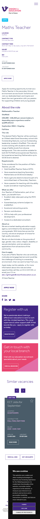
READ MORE (13, 442)
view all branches (11, 366)
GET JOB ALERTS (27, 457)
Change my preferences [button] (24, 512)
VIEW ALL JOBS (12, 457)
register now (9, 334)
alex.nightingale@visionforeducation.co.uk (19, 275)
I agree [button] (24, 504)
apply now (8, 78)
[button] (23, 390)
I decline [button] (24, 508)
